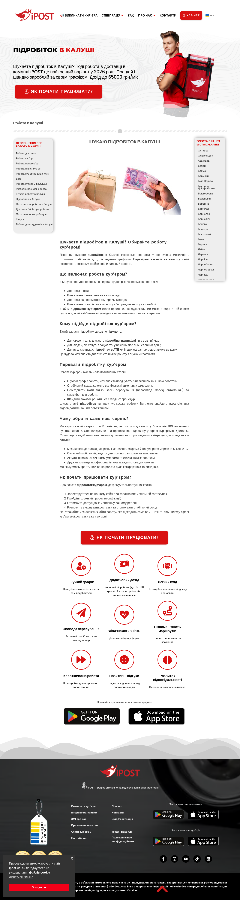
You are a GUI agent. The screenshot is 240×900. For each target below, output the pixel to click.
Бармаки (203, 176)
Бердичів (203, 204)
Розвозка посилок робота (31, 189)
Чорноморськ (206, 269)
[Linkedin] (208, 859)
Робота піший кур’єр (28, 168)
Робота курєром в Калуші (31, 184)
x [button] (72, 858)
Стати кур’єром (81, 832)
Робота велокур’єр (27, 163)
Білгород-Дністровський (206, 187)
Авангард (203, 161)
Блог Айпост (79, 838)
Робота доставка (26, 153)
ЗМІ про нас (78, 819)
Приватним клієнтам (84, 825)
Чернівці (203, 274)
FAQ (131, 15)
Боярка (202, 224)
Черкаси (203, 254)
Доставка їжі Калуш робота (32, 209)
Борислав (204, 214)
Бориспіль (204, 219)
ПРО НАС (145, 15)
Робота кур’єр (24, 158)
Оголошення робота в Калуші (34, 204)
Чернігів (203, 259)
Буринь (202, 244)
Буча (201, 239)
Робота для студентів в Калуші (34, 224)
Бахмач (202, 171)
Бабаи (202, 166)
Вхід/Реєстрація (122, 819)
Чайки (201, 249)
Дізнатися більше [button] (21, 877)
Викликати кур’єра (83, 806)
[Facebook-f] (163, 859)
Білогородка (205, 193)
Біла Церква (205, 181)
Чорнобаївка (205, 264)
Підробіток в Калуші (28, 199)
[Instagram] (174, 859)
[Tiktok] (197, 859)
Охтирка (203, 150)
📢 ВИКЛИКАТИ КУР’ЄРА (79, 15)
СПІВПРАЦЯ (111, 15)
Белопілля (204, 198)
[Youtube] (186, 859)
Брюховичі (204, 234)
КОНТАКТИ (168, 15)
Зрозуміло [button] (39, 887)
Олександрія (206, 155)
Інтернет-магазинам (84, 812)
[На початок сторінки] (162, 888)
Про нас (117, 806)
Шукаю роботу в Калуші (30, 194)
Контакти (118, 812)
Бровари (203, 229)
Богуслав (203, 209)
